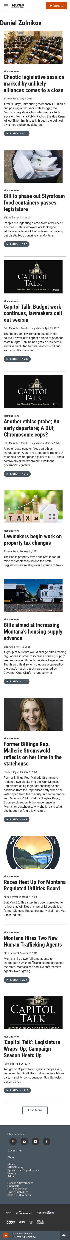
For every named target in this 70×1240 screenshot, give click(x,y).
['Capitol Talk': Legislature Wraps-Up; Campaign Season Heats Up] (33, 1012)
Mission (11, 1164)
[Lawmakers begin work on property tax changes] (33, 506)
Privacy (11, 1173)
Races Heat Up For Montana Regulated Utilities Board (35, 885)
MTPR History (15, 1167)
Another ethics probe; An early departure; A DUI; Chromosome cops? (31, 428)
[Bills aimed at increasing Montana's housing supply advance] (33, 595)
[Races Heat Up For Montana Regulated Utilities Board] (33, 852)
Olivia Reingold (11, 953)
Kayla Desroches (12, 896)
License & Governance (20, 1183)
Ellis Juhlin (9, 217)
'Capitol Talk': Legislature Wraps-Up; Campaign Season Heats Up (32, 1049)
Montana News (11, 71)
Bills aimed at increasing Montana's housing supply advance (33, 631)
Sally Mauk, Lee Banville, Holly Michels (24, 328)
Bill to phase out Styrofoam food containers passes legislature (34, 202)
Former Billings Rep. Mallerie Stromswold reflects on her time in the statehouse (33, 754)
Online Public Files (17, 1192)
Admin (11, 1176)
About (11, 1157)
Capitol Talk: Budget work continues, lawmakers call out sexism (33, 313)
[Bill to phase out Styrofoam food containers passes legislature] (33, 166)
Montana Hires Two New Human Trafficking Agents (33, 941)
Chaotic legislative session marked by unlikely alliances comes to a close (34, 83)
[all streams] (65, 1235)
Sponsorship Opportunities (23, 1170)
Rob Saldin (9, 1063)
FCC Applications (17, 1189)
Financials (13, 1186)
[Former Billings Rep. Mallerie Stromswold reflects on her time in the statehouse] (33, 714)
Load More (35, 1110)
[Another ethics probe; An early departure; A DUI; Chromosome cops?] (33, 391)
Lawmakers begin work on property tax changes (33, 539)
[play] (5, 1235)
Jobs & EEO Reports (19, 1195)
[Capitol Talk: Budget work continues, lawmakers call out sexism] (33, 276)
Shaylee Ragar (11, 98)
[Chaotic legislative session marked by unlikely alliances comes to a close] (33, 47)
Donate (58, 5)
